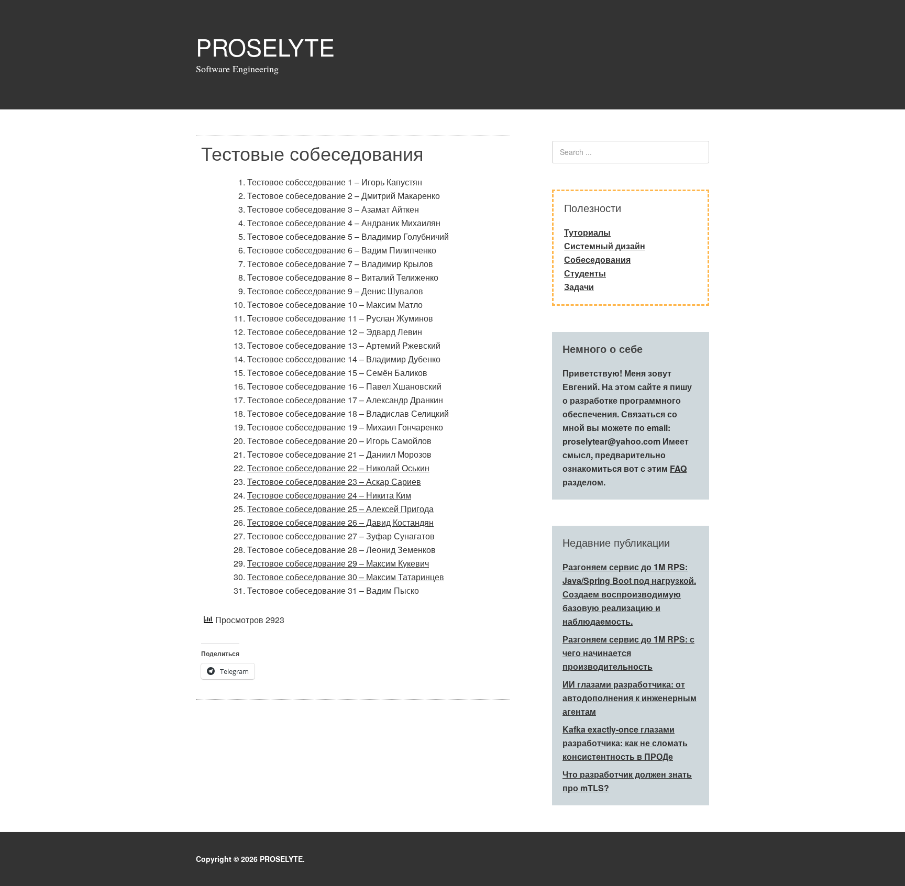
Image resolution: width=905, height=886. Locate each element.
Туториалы (587, 232)
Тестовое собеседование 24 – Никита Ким (329, 495)
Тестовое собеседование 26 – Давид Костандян (340, 522)
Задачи (579, 287)
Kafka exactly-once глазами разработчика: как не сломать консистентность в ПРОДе (625, 742)
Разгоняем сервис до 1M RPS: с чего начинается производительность (628, 652)
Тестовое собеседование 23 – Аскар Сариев (334, 481)
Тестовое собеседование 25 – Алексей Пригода (340, 509)
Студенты (585, 273)
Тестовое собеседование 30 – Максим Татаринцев (345, 577)
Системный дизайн (604, 246)
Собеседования (597, 259)
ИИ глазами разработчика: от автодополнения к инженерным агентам (629, 697)
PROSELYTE (265, 46)
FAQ (678, 468)
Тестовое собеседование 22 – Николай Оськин (338, 468)
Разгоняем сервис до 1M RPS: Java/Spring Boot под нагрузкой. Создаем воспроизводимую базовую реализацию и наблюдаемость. (629, 594)
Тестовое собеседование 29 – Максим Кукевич (338, 563)
